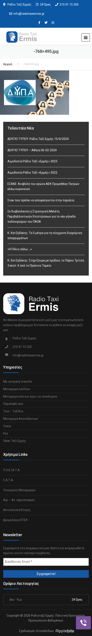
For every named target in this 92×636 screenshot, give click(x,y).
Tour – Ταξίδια (13, 411)
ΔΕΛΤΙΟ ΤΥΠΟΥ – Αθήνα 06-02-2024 (32, 150)
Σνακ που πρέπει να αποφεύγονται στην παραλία (40, 200)
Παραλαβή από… (14, 403)
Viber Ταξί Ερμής (14, 441)
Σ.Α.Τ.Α (8, 480)
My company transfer (17, 381)
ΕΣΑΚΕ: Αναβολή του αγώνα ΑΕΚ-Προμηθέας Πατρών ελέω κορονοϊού (43, 186)
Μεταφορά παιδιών (16, 389)
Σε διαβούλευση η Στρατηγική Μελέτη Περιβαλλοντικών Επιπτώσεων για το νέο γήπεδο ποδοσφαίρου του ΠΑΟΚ (41, 216)
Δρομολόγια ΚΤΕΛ (15, 520)
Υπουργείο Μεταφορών (19, 490)
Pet (5, 433)
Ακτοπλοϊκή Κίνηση (16, 510)
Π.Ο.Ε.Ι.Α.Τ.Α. (11, 470)
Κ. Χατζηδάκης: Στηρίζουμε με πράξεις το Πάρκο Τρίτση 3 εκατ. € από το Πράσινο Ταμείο (45, 263)
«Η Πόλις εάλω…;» (19, 249)
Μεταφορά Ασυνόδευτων (20, 418)
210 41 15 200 (69, 4)
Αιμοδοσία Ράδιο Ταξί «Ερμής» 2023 (32, 161)
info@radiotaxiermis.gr (29, 13)
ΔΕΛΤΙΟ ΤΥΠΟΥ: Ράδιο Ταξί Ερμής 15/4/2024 (38, 139)
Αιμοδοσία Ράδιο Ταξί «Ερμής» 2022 (32, 172)
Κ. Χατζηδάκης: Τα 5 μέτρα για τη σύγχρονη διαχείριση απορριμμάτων (44, 235)
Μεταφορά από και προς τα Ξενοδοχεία (30, 396)
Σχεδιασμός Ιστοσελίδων (36, 631)
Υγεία (7, 426)
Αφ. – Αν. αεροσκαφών (19, 500)
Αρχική (7, 64)
